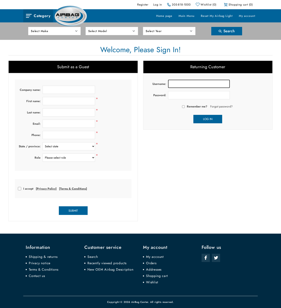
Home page (164, 16)
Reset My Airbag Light (217, 16)
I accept (28, 189)
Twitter (216, 258)
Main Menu (187, 16)
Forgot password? (221, 106)
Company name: (30, 90)
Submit (73, 211)
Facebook (206, 258)
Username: (159, 84)
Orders (151, 263)
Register (142, 4)
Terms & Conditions (43, 270)
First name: (33, 101)
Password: (159, 95)
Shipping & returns (43, 257)
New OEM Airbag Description (110, 270)
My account (247, 16)
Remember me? (197, 106)
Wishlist (152, 282)
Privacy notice (39, 263)
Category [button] (42, 15)
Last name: (34, 112)
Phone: (36, 135)
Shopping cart (157, 276)
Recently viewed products (107, 263)
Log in (157, 4)
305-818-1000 (181, 4)
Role (38, 158)
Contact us (37, 276)
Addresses (153, 270)
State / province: (30, 146)
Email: (37, 124)
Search (228, 31)
